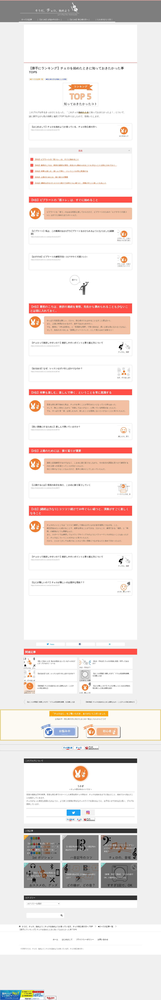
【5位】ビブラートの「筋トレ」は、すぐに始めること (56, 159)
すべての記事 (26, 19)
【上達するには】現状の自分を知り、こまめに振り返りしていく (61, 485)
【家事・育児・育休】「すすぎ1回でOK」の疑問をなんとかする (118, 875)
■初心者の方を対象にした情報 (56, 79)
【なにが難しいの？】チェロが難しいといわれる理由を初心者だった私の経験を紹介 (111, 687)
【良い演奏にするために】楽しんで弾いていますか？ (55, 427)
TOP (57, 926)
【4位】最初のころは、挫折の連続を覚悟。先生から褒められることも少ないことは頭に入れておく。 (75, 165)
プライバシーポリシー (85, 939)
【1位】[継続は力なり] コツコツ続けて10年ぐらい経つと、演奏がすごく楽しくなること (70, 183)
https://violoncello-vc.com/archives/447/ (45, 346)
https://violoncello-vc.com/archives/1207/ (46, 237)
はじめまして (67, 939)
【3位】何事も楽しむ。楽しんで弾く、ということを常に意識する (61, 171)
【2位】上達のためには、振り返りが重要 (51, 177)
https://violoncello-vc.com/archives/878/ (45, 372)
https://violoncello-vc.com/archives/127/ (45, 585)
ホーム (55, 939)
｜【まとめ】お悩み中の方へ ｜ (49, 19)
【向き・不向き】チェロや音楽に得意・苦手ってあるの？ (111, 662)
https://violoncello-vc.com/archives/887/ (45, 488)
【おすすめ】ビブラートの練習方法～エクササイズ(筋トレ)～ (59, 257)
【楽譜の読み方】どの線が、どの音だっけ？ (80, 875)
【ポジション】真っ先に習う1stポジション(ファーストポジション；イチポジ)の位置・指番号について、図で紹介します (42, 848)
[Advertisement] (80, 47)
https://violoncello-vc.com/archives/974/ (45, 430)
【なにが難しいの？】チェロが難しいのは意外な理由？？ (58, 582)
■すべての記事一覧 (36, 79)
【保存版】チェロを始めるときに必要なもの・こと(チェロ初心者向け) (55, 687)
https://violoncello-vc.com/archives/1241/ (46, 260)
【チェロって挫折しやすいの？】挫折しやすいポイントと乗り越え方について (67, 343)
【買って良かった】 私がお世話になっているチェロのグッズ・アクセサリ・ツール (56, 662)
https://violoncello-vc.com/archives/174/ (45, 130)
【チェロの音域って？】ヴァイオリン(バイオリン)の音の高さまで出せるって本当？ (119, 848)
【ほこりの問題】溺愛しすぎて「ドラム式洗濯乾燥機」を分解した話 (111, 675)
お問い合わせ (103, 939)
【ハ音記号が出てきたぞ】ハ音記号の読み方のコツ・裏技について (80, 848)
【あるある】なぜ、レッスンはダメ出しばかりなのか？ (57, 368)
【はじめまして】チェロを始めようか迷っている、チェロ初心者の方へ (64, 127)
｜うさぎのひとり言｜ (104, 19)
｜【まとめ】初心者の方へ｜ (78, 19)
